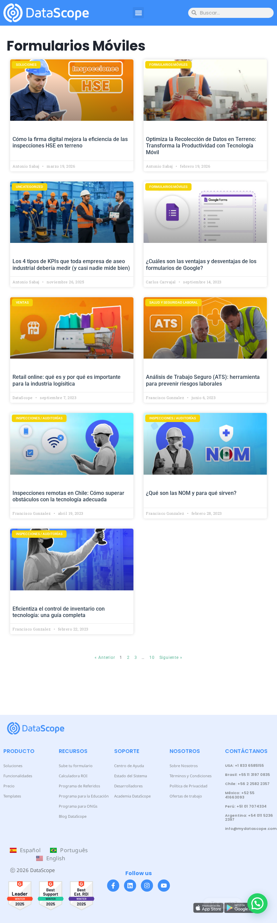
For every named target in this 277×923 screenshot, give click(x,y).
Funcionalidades (17, 775)
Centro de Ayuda (129, 765)
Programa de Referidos (79, 785)
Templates (12, 796)
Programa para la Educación (84, 796)
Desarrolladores (128, 785)
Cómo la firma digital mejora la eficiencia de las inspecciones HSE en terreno (70, 142)
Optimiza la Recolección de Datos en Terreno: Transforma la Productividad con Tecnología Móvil (201, 145)
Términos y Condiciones (190, 775)
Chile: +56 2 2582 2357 (247, 783)
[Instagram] (147, 885)
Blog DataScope (72, 816)
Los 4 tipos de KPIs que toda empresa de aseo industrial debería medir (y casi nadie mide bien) (71, 264)
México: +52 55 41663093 (239, 795)
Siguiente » (170, 657)
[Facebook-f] (113, 885)
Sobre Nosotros (184, 765)
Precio (9, 785)
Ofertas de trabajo (186, 796)
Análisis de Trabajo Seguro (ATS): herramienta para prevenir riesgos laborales (203, 380)
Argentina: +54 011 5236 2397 (249, 817)
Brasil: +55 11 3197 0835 (247, 774)
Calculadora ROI (73, 775)
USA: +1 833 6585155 (244, 765)
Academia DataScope (132, 796)
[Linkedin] (130, 885)
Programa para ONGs (78, 806)
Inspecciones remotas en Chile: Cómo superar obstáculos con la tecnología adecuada (68, 496)
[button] (138, 12)
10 (152, 657)
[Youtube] (164, 885)
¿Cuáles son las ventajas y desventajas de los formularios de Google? (201, 264)
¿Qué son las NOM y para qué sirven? (191, 493)
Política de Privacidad (188, 785)
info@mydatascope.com (251, 828)
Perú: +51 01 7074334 (246, 806)
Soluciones (12, 765)
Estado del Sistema (130, 775)
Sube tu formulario (76, 765)
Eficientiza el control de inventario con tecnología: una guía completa (58, 612)
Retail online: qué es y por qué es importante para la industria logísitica (66, 380)
